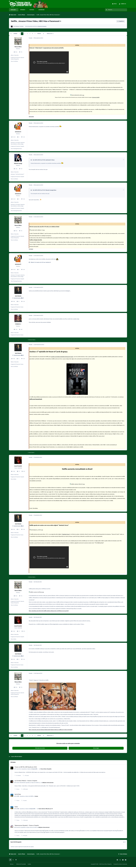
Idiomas (11, 864)
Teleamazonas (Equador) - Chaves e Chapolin (27, 825)
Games (36, 796)
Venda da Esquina (42, 26)
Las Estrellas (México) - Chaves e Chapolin (26, 780)
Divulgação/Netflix (95, 97)
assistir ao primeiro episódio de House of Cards (62, 356)
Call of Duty (18, 794)
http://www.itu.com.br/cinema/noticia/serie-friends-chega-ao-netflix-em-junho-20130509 (50, 729)
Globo (16, 806)
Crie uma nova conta (40, 748)
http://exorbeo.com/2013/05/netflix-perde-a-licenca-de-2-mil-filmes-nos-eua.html (49, 610)
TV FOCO (31, 249)
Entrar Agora (96, 748)
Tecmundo (31, 116)
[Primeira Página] (11, 33)
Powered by (120, 864)
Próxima (39, 33)
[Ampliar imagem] (77, 95)
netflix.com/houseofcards (35, 399)
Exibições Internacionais (47, 782)
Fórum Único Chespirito (46, 769)
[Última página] (43, 33)
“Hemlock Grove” (66, 534)
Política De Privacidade (21, 864)
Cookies (29, 864)
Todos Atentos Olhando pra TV (45, 808)
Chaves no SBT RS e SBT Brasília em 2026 (26, 767)
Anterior (15, 33)
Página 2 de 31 (50, 33)
